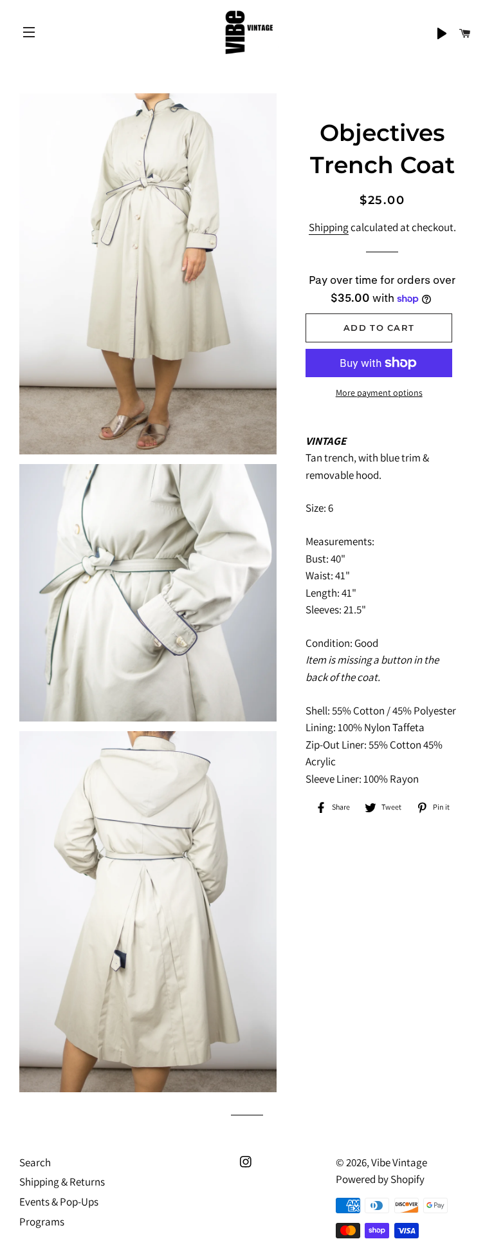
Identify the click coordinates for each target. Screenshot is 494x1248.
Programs (41, 1222)
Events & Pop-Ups (58, 1202)
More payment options (379, 392)
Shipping (329, 227)
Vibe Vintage (399, 1162)
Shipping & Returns (62, 1182)
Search (35, 1162)
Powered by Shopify (380, 1179)
